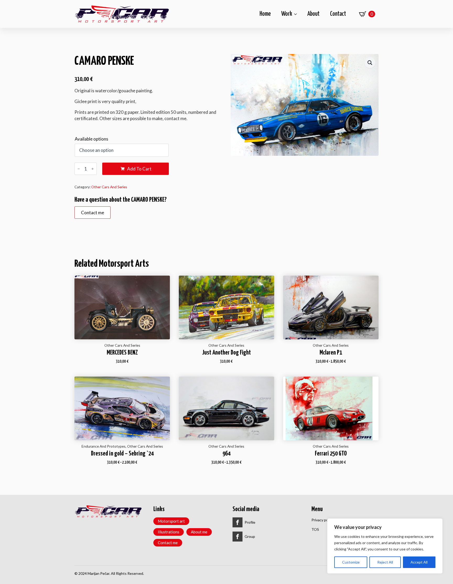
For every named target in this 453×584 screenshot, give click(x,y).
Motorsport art (171, 521)
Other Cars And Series (109, 187)
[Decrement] (79, 168)
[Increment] (92, 168)
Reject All (385, 562)
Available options (91, 139)
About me (199, 531)
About (313, 14)
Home (265, 14)
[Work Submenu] (297, 14)
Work (286, 14)
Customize (351, 562)
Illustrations (168, 531)
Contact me (168, 542)
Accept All (419, 562)
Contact (338, 14)
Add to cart (139, 169)
